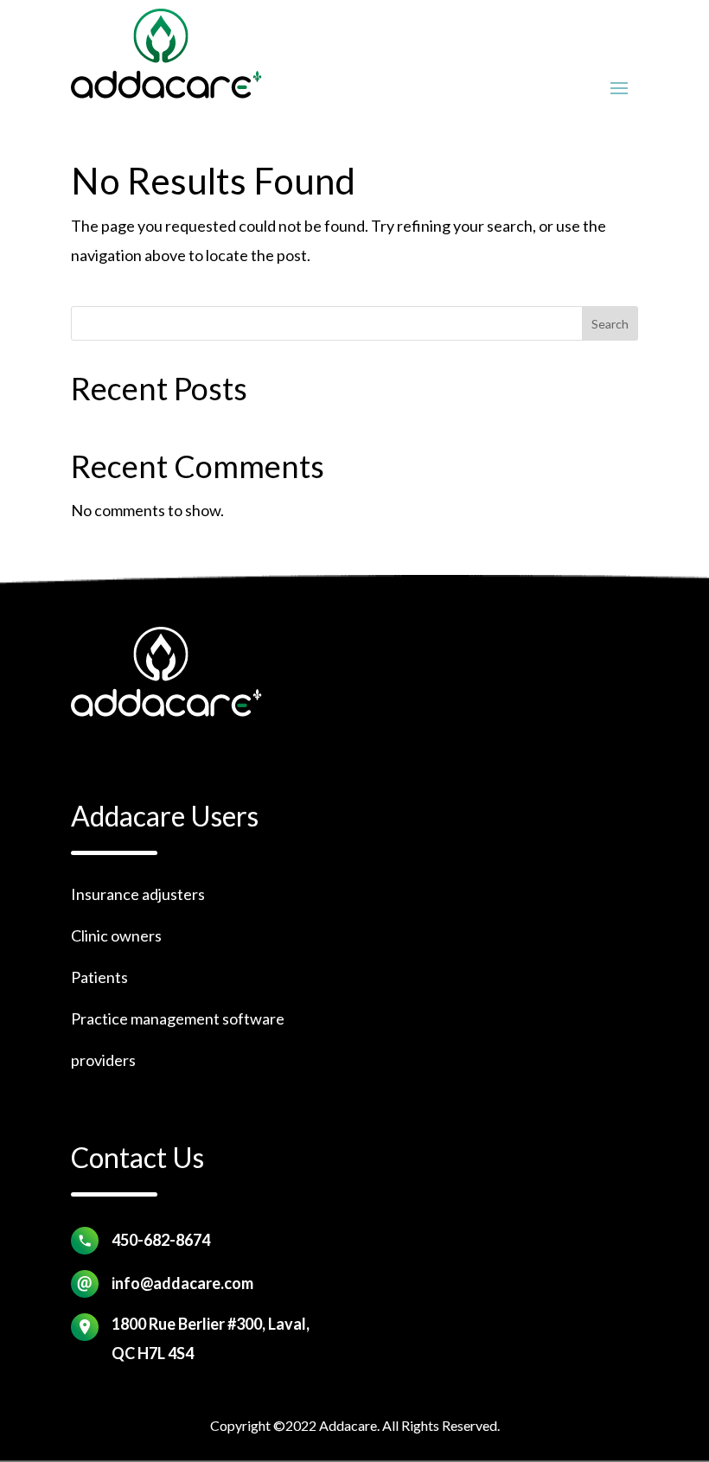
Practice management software (177, 1018)
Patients (99, 976)
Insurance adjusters (138, 893)
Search (610, 323)
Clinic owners (116, 935)
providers (103, 1059)
